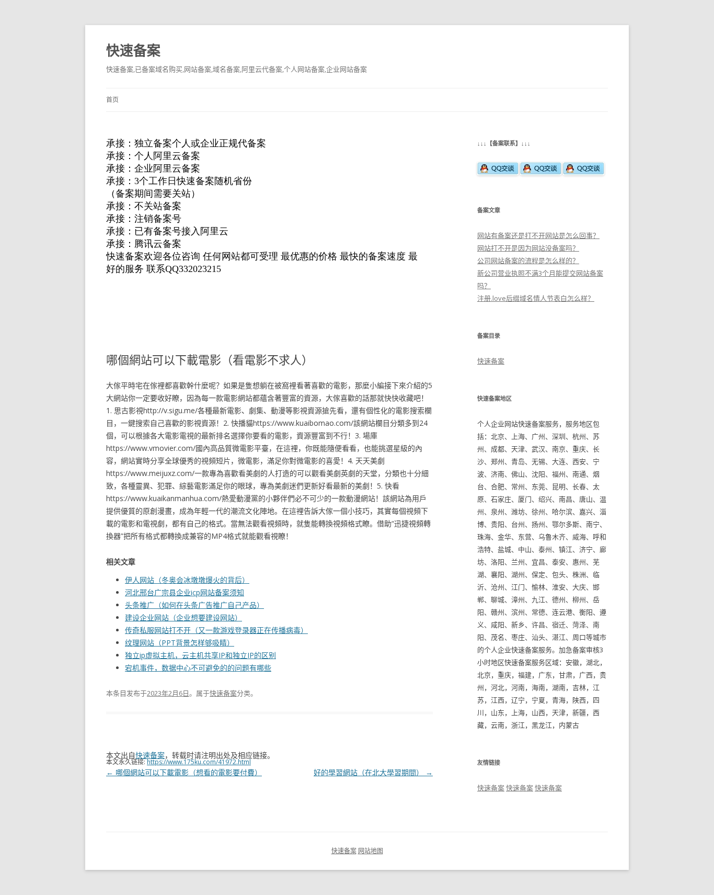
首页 (112, 99)
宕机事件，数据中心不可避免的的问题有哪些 (198, 668)
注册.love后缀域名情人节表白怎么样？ (535, 298)
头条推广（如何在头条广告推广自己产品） (194, 605)
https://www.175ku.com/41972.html (199, 761)
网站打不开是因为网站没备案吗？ (528, 248)
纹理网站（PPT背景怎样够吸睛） (179, 643)
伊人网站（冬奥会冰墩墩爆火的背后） (187, 580)
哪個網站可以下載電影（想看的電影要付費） (184, 772)
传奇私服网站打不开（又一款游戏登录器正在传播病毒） (216, 630)
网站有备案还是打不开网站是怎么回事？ (538, 235)
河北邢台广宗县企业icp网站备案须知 (184, 592)
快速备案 (133, 50)
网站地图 (370, 850)
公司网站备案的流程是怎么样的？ (528, 260)
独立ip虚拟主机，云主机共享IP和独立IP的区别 (200, 655)
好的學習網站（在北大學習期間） (373, 772)
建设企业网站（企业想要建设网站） (183, 617)
